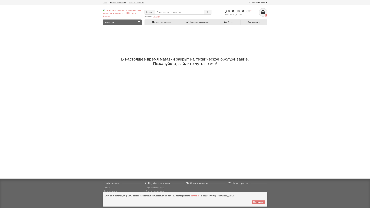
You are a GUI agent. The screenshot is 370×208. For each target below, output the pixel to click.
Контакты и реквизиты (199, 22)
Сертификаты (254, 22)
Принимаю (258, 202)
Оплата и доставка (118, 2)
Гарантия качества (136, 2)
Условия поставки (163, 22)
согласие (195, 196)
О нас (105, 2)
